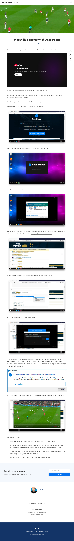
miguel (42, 489)
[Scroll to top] (70, 50)
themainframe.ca (7, 2)
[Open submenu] (21, 2)
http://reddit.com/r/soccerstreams (41, 234)
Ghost (46, 531)
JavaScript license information (37, 534)
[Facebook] (70, 58)
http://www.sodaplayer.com (26, 106)
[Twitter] (70, 54)
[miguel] (33, 490)
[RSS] (38, 528)
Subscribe (59, 474)
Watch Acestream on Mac (39, 91)
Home (16, 2)
